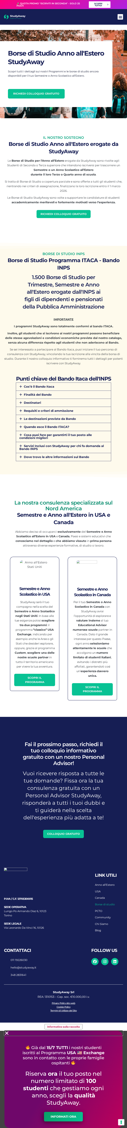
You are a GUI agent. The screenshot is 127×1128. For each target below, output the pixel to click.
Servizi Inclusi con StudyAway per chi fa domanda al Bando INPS (61, 447)
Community (103, 917)
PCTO (98, 911)
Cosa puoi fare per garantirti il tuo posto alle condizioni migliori (55, 436)
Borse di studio (105, 904)
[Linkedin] (114, 961)
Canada (100, 897)
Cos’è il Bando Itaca (39, 386)
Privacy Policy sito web (63, 1003)
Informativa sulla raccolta (63, 1026)
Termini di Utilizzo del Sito (63, 1010)
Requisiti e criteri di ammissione (48, 411)
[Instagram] (104, 961)
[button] (120, 17)
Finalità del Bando (38, 395)
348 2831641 (18, 975)
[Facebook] (95, 961)
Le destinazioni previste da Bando (50, 419)
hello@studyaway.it (23, 967)
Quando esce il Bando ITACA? (46, 427)
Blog (98, 930)
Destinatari (32, 403)
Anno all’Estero (105, 884)
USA (98, 891)
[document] (63, 1079)
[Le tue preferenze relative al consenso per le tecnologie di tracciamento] (121, 1122)
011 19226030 (19, 960)
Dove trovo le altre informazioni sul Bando (56, 457)
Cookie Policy (63, 1006)
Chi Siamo (101, 924)
